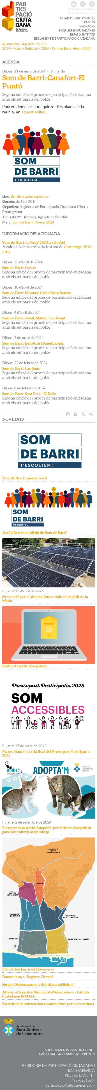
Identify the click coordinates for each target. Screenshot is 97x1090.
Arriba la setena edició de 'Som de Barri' (34, 532)
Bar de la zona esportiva (29, 196)
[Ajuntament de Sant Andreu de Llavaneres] (22, 1034)
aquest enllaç (33, 112)
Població (31, 48)
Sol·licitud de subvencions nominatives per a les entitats (48, 1004)
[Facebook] (83, 4)
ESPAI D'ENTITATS (82, 34)
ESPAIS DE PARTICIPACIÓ (77, 18)
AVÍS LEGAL (47, 1054)
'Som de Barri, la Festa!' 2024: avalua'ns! (33, 242)
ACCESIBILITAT (69, 1054)
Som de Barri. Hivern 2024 (72, 48)
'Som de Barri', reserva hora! (24, 478)
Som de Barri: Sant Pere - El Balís (28, 394)
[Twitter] (92, 4)
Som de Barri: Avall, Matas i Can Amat (33, 318)
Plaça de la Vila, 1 (78, 1075)
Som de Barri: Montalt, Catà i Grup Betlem (37, 293)
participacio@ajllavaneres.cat (69, 1085)
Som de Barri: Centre (19, 268)
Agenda (27, 44)
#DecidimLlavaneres (82, 13)
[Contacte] (74, 4)
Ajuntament (10, 44)
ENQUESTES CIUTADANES (77, 30)
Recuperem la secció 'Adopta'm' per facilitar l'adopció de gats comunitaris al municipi (47, 830)
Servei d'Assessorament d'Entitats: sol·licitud (38, 984)
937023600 (82, 1080)
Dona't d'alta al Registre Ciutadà (27, 977)
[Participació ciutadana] (17, 29)
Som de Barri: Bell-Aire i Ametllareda (33, 343)
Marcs (17, 48)
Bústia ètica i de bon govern (25, 666)
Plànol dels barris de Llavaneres (28, 969)
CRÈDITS (88, 1054)
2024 (45, 48)
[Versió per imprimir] (67, 414)
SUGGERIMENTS (57, 1050)
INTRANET (87, 1050)
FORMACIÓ (87, 26)
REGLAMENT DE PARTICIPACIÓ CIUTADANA (64, 38)
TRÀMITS (88, 22)
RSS (74, 1050)
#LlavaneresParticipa (81, 9)
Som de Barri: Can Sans (20, 368)
